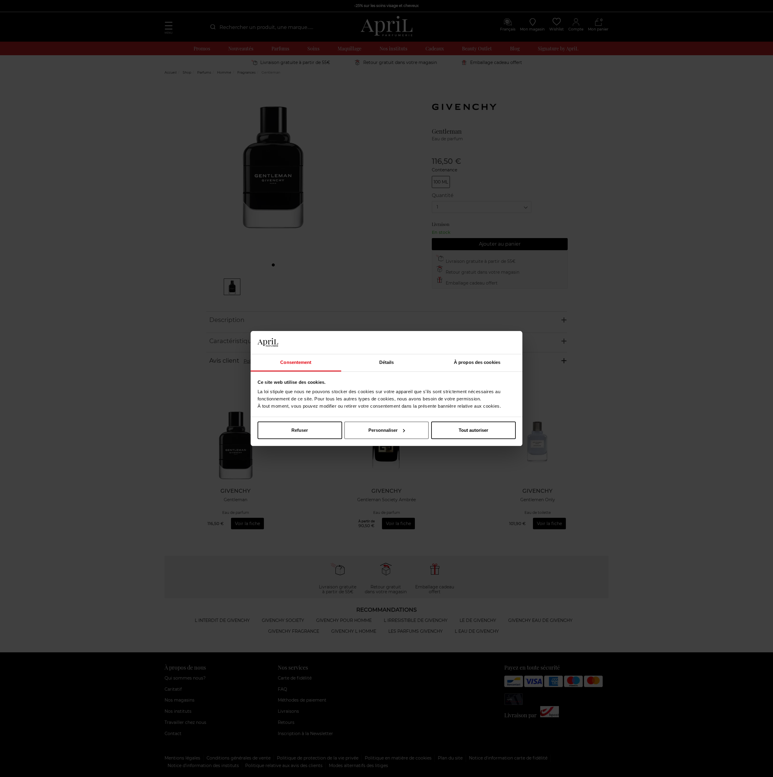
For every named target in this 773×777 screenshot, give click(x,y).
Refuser (299, 430)
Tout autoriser (473, 430)
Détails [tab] (386, 362)
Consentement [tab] (295, 362)
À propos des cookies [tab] (477, 362)
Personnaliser (383, 430)
